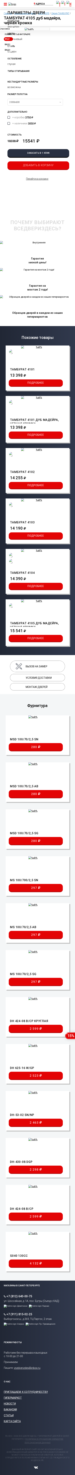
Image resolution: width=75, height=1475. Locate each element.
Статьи (9, 1415)
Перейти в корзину (37, 178)
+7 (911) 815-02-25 (19, 1314)
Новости (10, 1403)
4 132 (34, 1263)
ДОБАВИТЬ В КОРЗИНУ (38, 165)
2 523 (34, 1075)
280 (34, 747)
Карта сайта (12, 1421)
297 (34, 888)
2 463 (34, 1122)
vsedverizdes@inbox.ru (27, 1367)
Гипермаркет (13, 1397)
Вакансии (10, 1409)
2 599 (34, 1028)
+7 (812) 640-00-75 (19, 1296)
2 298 (34, 1169)
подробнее (35, 382)
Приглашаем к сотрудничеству (26, 1391)
